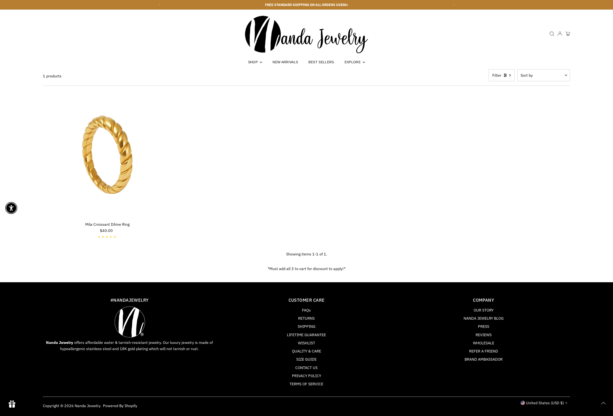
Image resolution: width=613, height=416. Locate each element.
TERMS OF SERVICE (306, 383)
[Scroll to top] (603, 403)
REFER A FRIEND (483, 351)
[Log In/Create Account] (560, 34)
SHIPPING (306, 326)
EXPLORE (353, 62)
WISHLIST (306, 343)
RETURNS (306, 318)
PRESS (483, 326)
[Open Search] (552, 34)
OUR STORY (484, 310)
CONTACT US (306, 367)
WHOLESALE (483, 343)
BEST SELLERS (321, 62)
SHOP (253, 62)
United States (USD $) (545, 402)
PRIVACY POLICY (306, 375)
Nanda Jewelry (87, 405)
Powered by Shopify (120, 405)
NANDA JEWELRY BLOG (484, 318)
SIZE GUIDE (306, 359)
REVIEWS (484, 334)
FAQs (306, 310)
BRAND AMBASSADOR (484, 359)
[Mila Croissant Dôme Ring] (107, 155)
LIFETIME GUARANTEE (306, 334)
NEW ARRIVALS (285, 62)
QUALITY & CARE (306, 351)
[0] (568, 34)
